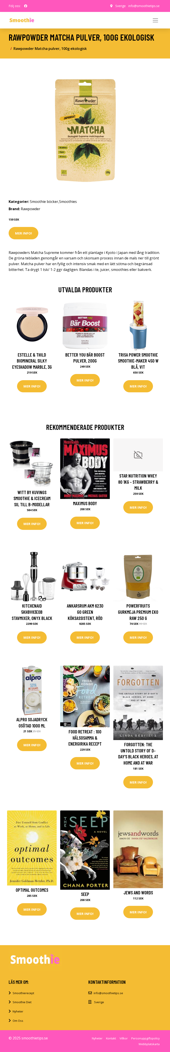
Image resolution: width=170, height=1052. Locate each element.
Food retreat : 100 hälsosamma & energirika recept (85, 737)
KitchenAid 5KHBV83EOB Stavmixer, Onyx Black (32, 612)
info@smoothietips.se (144, 6)
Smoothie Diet (22, 1002)
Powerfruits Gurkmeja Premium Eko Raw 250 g (138, 612)
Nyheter (18, 1011)
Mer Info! (23, 233)
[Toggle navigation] (155, 20)
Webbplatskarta (149, 1044)
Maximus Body (85, 503)
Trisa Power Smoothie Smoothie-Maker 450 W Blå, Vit (138, 361)
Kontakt (111, 1038)
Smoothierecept (23, 993)
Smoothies (68, 201)
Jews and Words (138, 892)
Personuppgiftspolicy (145, 1038)
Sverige (120, 6)
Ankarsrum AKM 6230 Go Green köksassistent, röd (85, 612)
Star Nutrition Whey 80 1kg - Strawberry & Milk (138, 482)
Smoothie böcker (44, 201)
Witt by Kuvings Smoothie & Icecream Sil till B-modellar (32, 498)
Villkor (124, 1038)
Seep (85, 894)
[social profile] (25, 6)
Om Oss (18, 1021)
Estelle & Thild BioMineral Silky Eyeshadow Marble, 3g (32, 361)
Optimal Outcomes (32, 890)
